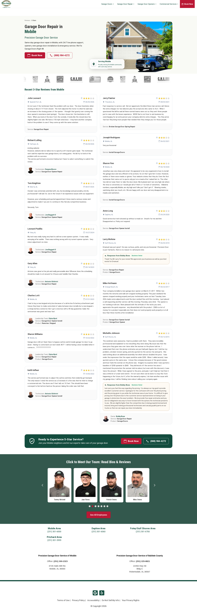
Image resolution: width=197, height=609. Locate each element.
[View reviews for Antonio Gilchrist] (31, 283)
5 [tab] (101, 506)
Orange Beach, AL (111, 287)
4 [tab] (98, 506)
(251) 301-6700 (143, 531)
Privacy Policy (78, 600)
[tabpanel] (60, 484)
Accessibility (93, 600)
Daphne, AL (109, 215)
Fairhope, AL (34, 144)
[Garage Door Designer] (45, 79)
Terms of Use (63, 600)
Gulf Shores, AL (110, 243)
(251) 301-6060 (98, 531)
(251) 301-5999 (54, 540)
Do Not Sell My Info (110, 600)
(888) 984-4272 (62, 55)
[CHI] (86, 79)
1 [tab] (89, 506)
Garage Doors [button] (107, 4)
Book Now (37, 55)
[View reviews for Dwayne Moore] (31, 170)
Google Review (95, 592)
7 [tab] (107, 506)
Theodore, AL (110, 102)
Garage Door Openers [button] (146, 4)
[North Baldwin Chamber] (69, 79)
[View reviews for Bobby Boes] (106, 419)
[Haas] (104, 79)
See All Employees (98, 515)
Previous (42, 485)
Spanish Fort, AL (35, 102)
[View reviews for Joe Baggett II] (31, 216)
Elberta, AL (34, 187)
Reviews (27, 20)
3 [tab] (95, 506)
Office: (57, 561)
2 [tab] (92, 506)
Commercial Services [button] (168, 4)
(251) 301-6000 (54, 531)
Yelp (101, 592)
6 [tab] (104, 506)
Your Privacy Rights (130, 600)
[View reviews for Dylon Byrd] (31, 321)
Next (154, 485)
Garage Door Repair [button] (125, 4)
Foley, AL (33, 232)
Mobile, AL (33, 299)
